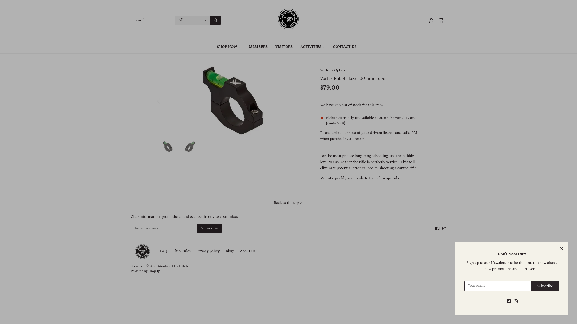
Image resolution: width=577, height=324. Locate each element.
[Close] (562, 249)
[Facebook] (509, 301)
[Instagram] (516, 301)
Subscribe (545, 286)
